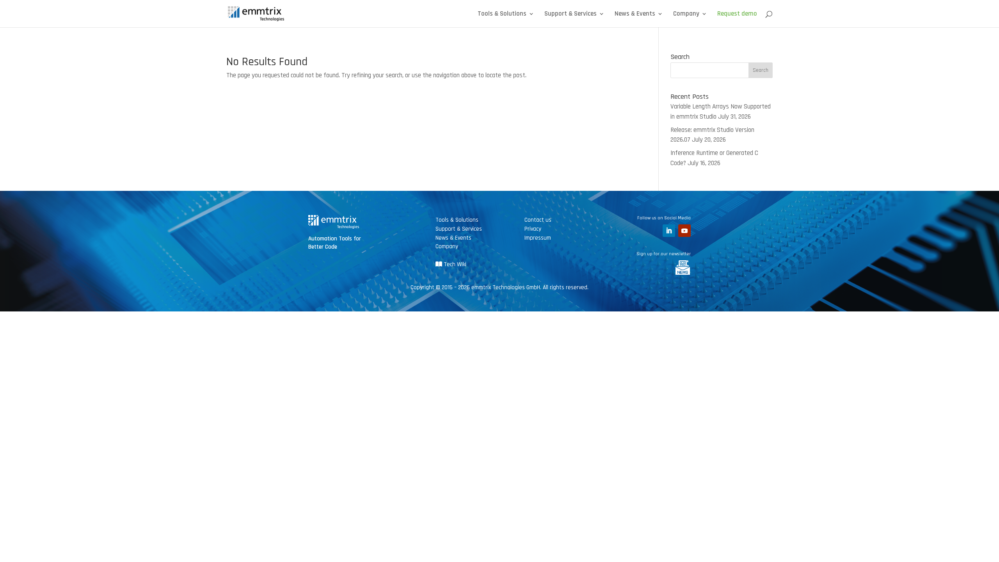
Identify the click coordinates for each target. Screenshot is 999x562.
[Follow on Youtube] (684, 230)
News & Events (635, 14)
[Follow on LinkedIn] (669, 230)
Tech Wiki (454, 264)
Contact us (537, 220)
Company (686, 14)
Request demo (737, 14)
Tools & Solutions (502, 14)
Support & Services (570, 14)
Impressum (537, 238)
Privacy (532, 229)
